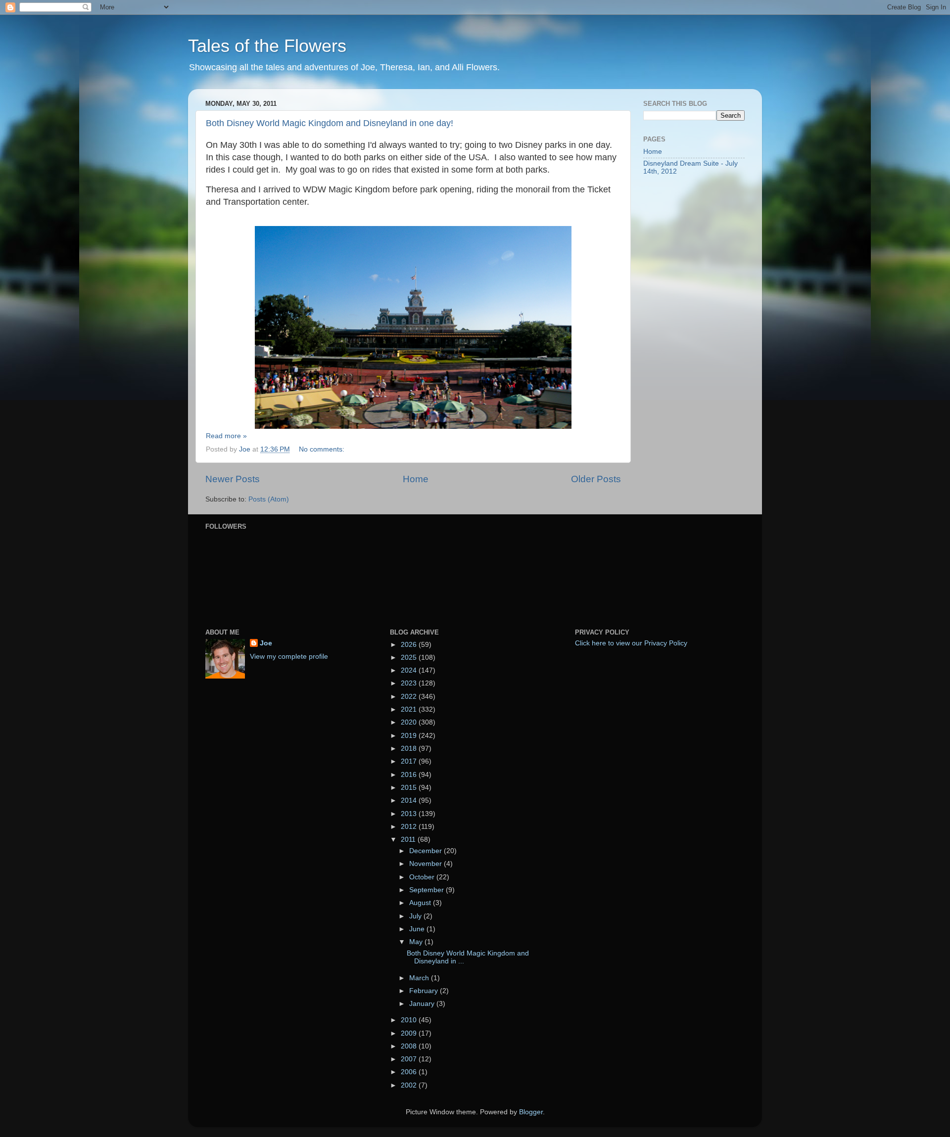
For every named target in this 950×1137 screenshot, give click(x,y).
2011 (409, 839)
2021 (410, 709)
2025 (410, 657)
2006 (410, 1072)
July (416, 916)
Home (415, 479)
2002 (410, 1085)
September (427, 890)
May (417, 942)
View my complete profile (289, 656)
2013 (410, 814)
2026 (410, 644)
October (422, 877)
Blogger (531, 1112)
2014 (410, 800)
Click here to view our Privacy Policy (631, 643)
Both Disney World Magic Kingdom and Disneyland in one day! (329, 123)
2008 (410, 1046)
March (420, 978)
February (424, 991)
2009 (410, 1033)
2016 (410, 774)
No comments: (322, 449)
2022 (410, 696)
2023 (410, 683)
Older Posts (596, 479)
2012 (410, 826)
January (422, 1003)
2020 (410, 722)
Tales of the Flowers (267, 46)
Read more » (226, 436)
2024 (410, 670)
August (421, 903)
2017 (410, 761)
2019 (410, 735)
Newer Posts (232, 479)
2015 (410, 787)
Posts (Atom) (268, 499)
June (418, 929)
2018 (410, 748)
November (426, 863)
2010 (410, 1020)
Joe (266, 643)
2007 (410, 1059)
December (426, 851)
